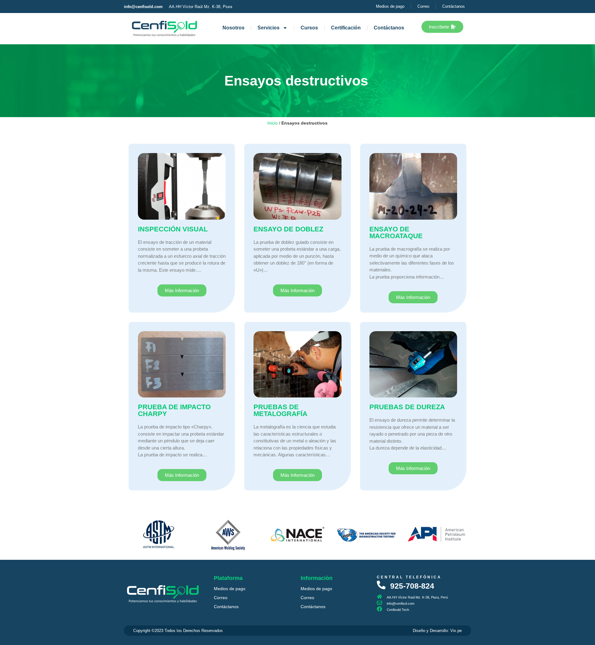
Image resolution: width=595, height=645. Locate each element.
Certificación (346, 27)
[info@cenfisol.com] (379, 602)
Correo (220, 597)
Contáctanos (389, 27)
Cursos (309, 27)
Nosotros (234, 27)
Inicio (272, 123)
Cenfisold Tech (398, 610)
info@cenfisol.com (400, 603)
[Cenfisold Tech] (379, 609)
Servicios (269, 27)
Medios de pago (229, 588)
